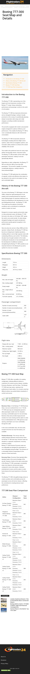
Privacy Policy (4, 663)
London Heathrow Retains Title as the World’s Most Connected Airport (19, 600)
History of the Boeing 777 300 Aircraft (15, 80)
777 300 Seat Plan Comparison (14, 87)
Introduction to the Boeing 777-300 (15, 78)
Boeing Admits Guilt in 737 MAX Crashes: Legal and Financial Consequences (19, 605)
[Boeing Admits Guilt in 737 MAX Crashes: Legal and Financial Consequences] (4, 605)
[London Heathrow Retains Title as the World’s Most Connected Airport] (4, 600)
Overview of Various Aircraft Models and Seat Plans (14, 6)
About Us (3, 656)
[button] (27, 2)
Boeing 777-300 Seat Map (13, 85)
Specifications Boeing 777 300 (14, 83)
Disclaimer (3, 660)
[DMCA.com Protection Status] (15, 670)
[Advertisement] (15, 38)
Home (2, 6)
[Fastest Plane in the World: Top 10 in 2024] (4, 610)
